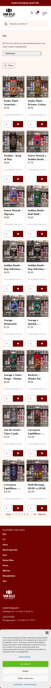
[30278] (18, 124)
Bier (4, 534)
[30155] (18, 343)
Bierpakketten (9, 576)
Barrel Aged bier (10, 550)
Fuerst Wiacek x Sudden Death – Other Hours (37, 159)
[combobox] (25, 24)
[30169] (42, 179)
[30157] (42, 289)
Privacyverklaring (30, 684)
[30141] (18, 453)
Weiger (25, 671)
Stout (5, 545)
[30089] (18, 508)
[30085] (42, 508)
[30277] (42, 124)
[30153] (18, 398)
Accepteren (25, 664)
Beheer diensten (25, 657)
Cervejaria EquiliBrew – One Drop (11, 488)
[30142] (42, 398)
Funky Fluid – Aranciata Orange (12, 104)
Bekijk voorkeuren (25, 678)
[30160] (42, 234)
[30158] (18, 289)
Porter (5, 565)
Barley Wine (8, 560)
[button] (47, 632)
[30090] (42, 453)
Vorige (8, 514)
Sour (5, 555)
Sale (5, 581)
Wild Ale (6, 571)
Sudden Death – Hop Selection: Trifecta (37, 269)
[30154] (42, 343)
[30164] (18, 234)
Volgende (42, 514)
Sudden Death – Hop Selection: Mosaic (13, 269)
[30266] (18, 179)
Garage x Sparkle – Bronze (33, 324)
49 (35, 514)
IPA (4, 539)
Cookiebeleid (18, 684)
